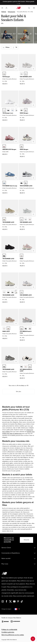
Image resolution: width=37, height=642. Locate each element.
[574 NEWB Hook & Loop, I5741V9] (4, 183)
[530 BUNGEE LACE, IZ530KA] (21, 292)
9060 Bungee (24, 113)
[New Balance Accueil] (18, 8)
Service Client (6, 548)
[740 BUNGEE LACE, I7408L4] (16, 292)
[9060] (33, 250)
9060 (21, 258)
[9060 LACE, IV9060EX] (8, 328)
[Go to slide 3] (19, 4)
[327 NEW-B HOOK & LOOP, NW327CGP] (25, 366)
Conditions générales (8, 632)
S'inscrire (26, 540)
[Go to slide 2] (18, 4)
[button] (6, 7)
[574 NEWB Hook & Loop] (16, 177)
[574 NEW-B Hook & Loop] (33, 323)
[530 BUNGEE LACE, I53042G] (30, 219)
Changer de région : (7, 609)
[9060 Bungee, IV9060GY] (21, 146)
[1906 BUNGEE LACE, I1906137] (25, 183)
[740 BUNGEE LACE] (16, 214)
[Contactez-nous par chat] (33, 638)
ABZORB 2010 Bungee (9, 149)
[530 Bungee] (16, 68)
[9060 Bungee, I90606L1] (21, 110)
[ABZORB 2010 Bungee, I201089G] (4, 146)
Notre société (6, 558)
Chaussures (11, 12)
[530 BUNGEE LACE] (33, 68)
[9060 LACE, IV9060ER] (4, 328)
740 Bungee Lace (7, 113)
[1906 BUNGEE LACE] (33, 177)
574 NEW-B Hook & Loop (25, 332)
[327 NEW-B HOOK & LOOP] (33, 361)
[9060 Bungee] (33, 105)
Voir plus (18, 391)
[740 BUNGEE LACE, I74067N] (4, 292)
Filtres (6, 47)
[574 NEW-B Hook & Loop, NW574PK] (21, 328)
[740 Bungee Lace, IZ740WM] (4, 110)
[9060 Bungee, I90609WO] (25, 110)
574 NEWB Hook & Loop (9, 186)
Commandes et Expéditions (11, 553)
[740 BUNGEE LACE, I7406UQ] (12, 292)
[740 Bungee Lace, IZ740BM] (8, 110)
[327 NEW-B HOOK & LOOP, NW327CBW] (21, 366)
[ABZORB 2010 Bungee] (16, 141)
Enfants (4, 12)
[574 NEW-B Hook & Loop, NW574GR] (30, 328)
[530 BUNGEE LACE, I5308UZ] (21, 219)
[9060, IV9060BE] (21, 255)
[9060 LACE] (16, 323)
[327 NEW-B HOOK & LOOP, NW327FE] (30, 366)
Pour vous (5, 564)
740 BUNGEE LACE (8, 222)
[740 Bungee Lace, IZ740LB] (12, 110)
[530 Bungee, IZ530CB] (4, 73)
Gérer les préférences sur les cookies (13, 635)
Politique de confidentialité (9, 629)
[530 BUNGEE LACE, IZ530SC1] (25, 73)
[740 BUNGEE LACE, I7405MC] (4, 219)
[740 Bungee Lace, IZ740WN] (16, 110)
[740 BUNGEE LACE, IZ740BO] (4, 255)
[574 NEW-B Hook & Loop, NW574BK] (25, 328)
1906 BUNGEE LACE (26, 186)
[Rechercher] (29, 7)
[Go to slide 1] (17, 4)
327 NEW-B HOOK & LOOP (26, 370)
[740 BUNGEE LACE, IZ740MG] (4, 366)
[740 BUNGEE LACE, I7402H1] (8, 292)
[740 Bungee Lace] (16, 105)
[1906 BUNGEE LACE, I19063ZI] (21, 183)
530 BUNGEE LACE (26, 76)
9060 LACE (6, 331)
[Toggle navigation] (2, 8)
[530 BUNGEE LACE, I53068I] (25, 219)
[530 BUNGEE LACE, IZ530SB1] (21, 73)
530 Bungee (6, 76)
